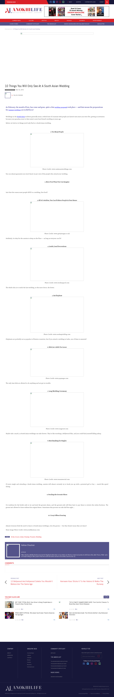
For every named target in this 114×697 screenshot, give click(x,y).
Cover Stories (14, 24)
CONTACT (9, 657)
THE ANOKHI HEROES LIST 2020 (58, 663)
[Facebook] (51, 2)
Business (82, 20)
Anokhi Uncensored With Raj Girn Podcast (76, 24)
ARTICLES (53, 653)
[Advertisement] (57, 635)
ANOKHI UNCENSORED (56, 676)
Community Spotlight (32, 24)
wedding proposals (61, 107)
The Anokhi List (51, 24)
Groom (17, 537)
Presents (32, 537)
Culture (31, 20)
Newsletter (100, 24)
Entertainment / (9, 29)
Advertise (78, 2)
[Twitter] (54, 2)
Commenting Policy (83, 693)
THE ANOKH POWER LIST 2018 (58, 668)
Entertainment (97, 20)
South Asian (21, 117)
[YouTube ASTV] (63, 2)
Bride (13, 537)
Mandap (26, 537)
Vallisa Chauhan (18, 95)
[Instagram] (57, 2)
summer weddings (15, 110)
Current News (16, 20)
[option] (57, 582)
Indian (22, 537)
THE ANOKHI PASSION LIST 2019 (58, 666)
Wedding (38, 537)
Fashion (69, 20)
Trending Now (11, 2)
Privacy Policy (106, 693)
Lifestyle (44, 20)
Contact (101, 2)
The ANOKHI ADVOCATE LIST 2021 (59, 661)
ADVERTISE (10, 655)
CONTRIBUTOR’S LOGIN (90, 2)
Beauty (57, 20)
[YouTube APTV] (60, 2)
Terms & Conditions (95, 693)
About (70, 2)
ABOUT (9, 653)
